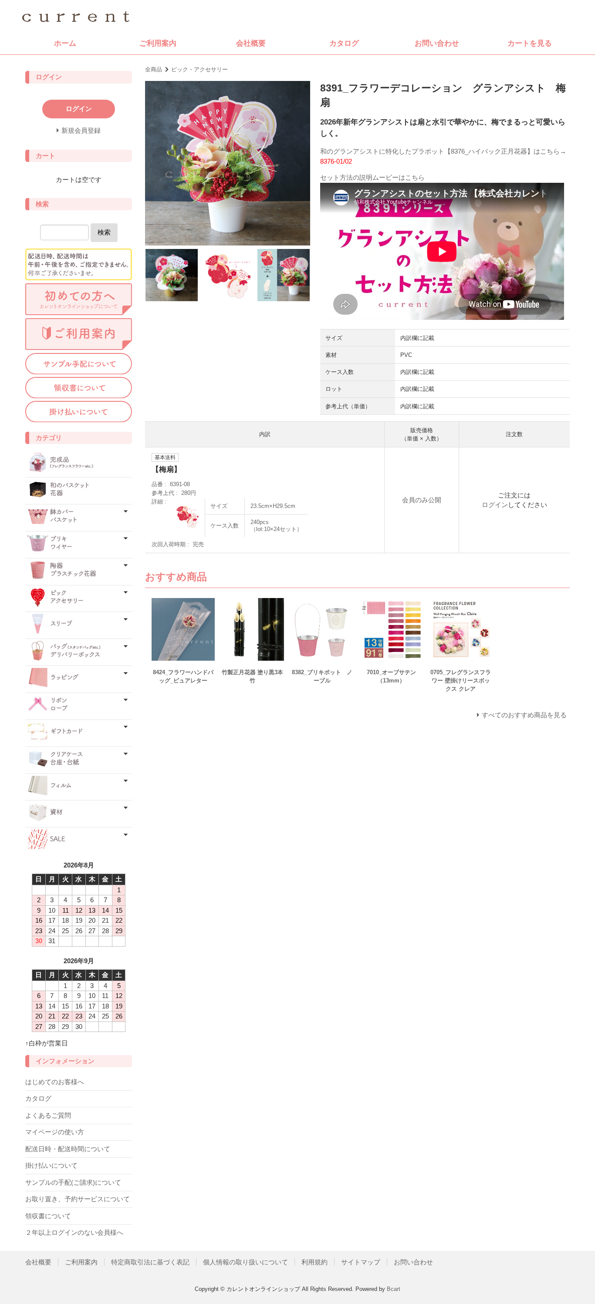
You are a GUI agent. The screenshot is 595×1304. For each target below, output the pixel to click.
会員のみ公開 (421, 500)
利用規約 (314, 1262)
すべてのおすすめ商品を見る (524, 715)
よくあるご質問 (48, 1115)
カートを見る (529, 43)
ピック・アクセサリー (199, 69)
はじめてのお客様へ (54, 1082)
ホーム (65, 43)
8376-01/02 (336, 161)
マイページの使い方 (54, 1132)
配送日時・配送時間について (67, 1149)
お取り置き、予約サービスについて (77, 1199)
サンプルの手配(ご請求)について (73, 1182)
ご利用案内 (157, 43)
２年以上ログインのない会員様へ (74, 1232)
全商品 (153, 69)
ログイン (495, 504)
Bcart (393, 1289)
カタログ (344, 43)
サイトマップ (360, 1262)
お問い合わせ (437, 43)
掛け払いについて (51, 1165)
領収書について (48, 1216)
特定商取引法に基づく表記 (150, 1262)
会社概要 (251, 43)
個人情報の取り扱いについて (245, 1262)
